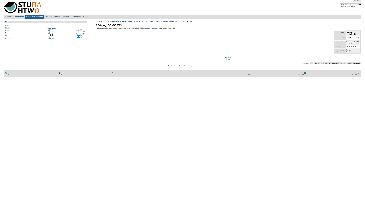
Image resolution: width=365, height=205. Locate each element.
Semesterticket (76, 16)
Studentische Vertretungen (53, 16)
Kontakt (7, 30)
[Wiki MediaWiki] (83, 31)
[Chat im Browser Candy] (83, 34)
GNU (249, 75)
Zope (62, 75)
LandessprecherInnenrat (160, 21)
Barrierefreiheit (178, 66)
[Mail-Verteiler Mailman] (78, 34)
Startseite (8, 16)
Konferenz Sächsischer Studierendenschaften (140, 21)
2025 (176, 21)
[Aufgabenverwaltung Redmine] (83, 37)
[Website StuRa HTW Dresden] (23, 7)
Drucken (228, 59)
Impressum (193, 66)
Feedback (8, 33)
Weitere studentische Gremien (34, 16)
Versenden (228, 57)
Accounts (8, 38)
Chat (6, 35)
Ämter (7, 41)
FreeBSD (354, 75)
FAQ (6, 25)
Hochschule (86, 16)
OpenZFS (301, 75)
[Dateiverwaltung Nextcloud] (78, 37)
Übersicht (170, 66)
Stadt (345, 63)
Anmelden (357, 1)
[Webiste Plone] (78, 30)
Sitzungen (171, 21)
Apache (116, 75)
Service (7, 27)
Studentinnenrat (19, 16)
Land (311, 63)
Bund (315, 63)
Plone (9, 75)
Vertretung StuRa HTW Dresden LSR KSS (352, 43)
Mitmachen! (66, 16)
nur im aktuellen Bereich (348, 6)
